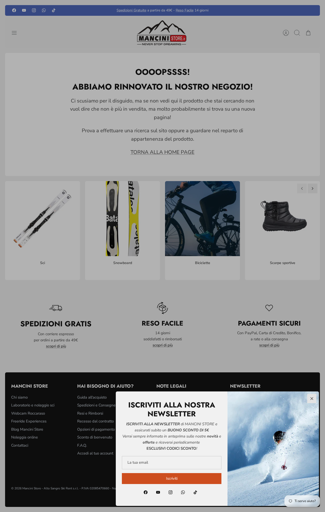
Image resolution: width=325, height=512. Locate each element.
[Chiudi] (311, 398)
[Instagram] (170, 492)
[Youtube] (158, 492)
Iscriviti (171, 478)
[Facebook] (146, 492)
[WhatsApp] (183, 492)
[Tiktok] (195, 492)
